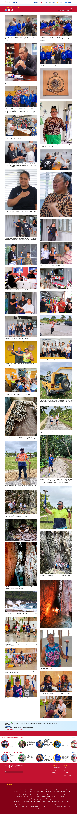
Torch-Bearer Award (68, 778)
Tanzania (48, 806)
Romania (47, 803)
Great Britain (26, 794)
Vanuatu (42, 808)
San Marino (66, 803)
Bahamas (64, 788)
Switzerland (42, 806)
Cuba (46, 791)
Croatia (41, 791)
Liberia (67, 796)
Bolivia (31, 789)
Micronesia (20, 799)
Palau (49, 801)
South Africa (16, 806)
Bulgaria (58, 789)
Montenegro (42, 799)
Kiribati (43, 796)
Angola (28, 788)
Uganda (19, 808)
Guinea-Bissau (50, 794)
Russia (51, 803)
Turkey (69, 806)
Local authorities (50, 4)
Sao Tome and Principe (19, 804)
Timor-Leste (59, 806)
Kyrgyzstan (52, 796)
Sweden (37, 806)
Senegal (26, 804)
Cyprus (50, 791)
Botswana (48, 789)
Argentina (40, 788)
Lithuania (23, 798)
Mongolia (36, 799)
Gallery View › (69, 10)
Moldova (26, 799)
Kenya (38, 796)
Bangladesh (16, 789)
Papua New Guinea (55, 801)
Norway (44, 801)
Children (42, 4)
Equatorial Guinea (17, 793)
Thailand (54, 806)
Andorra (24, 788)
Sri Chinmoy (66, 777)
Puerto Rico (41, 803)
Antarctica (34, 788)
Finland (53, 793)
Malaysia (46, 798)
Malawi (41, 798)
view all (73, 737)
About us (37, 2)
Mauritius (69, 798)
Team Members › (61, 10)
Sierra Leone (42, 804)
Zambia (52, 808)
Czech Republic (56, 791)
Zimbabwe (57, 808)
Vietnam (47, 808)
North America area (28, 801)
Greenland (37, 794)
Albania (19, 788)
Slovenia (59, 804)
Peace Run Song (67, 773)
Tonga (64, 806)
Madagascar (36, 798)
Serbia (31, 804)
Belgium (27, 789)
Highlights (52, 2)
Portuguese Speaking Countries (30, 803)
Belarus (22, 789)
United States (31, 808)
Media (57, 4)
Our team (66, 772)
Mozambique (49, 799)
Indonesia (16, 796)
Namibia (56, 799)
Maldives (52, 798)
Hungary (56, 794)
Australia (54, 788)
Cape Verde (16, 791)
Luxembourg (29, 798)
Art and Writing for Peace (55, 767)
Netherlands (65, 799)
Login (71, 809)
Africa (15, 788)
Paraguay (63, 801)
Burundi (63, 789)
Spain (32, 806)
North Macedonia (37, 801)
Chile (21, 791)
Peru (68, 801)
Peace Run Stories (68, 775)
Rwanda (56, 803)
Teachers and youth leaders (66, 4)
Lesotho (62, 796)
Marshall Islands (62, 798)
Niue (22, 801)
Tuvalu (15, 808)
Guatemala (43, 794)
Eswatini (29, 793)
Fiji (50, 793)
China (25, 791)
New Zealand (16, 801)
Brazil (53, 789)
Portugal (20, 803)
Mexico (15, 799)
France (58, 793)
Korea (47, 796)
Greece (32, 794)
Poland (15, 803)
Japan (28, 796)
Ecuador (68, 791)
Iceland (61, 794)
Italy (25, 796)
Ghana (20, 794)
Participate (60, 2)
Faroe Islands (45, 793)
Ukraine (24, 808)
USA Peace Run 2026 (18, 784)
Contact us (44, 2)
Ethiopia (34, 793)
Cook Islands (36, 791)
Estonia (24, 793)
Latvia (57, 796)
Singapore (49, 804)
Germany (16, 794)
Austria (59, 788)
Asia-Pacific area (47, 788)
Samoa (61, 803)
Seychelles (36, 804)
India (65, 794)
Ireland (20, 796)
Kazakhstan (33, 796)
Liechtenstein (16, 798)
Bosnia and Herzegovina (40, 789)
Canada (68, 789)
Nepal (60, 799)
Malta (56, 798)
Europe (39, 793)
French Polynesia (65, 793)
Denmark (63, 791)
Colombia (30, 791)
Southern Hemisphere (25, 806)
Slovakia (54, 804)
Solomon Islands (66, 804)
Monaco (31, 799)
